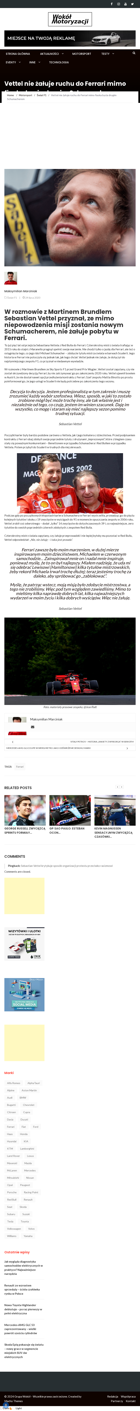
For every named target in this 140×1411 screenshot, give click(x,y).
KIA (26, 1141)
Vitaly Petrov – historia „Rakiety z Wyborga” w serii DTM (102, 741)
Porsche (12, 1192)
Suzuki (26, 1214)
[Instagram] (118, 4)
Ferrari (20, 766)
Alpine (10, 1090)
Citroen (11, 1112)
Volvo (31, 1228)
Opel (10, 1185)
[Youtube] (125, 4)
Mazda (28, 1163)
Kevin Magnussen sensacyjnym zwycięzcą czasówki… (113, 833)
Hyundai (11, 1141)
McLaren (12, 1170)
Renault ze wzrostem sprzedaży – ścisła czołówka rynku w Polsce (22, 1289)
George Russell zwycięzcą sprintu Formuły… (24, 831)
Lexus (30, 1155)
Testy (105, 54)
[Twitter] (132, 4)
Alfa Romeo (13, 1083)
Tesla (10, 1221)
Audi (9, 1097)
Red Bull (11, 1199)
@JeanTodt (90, 707)
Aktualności (49, 54)
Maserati (12, 1163)
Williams (11, 1235)
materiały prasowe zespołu (66, 707)
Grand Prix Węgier (85, 369)
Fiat (24, 1126)
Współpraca (128, 1396)
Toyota (25, 1221)
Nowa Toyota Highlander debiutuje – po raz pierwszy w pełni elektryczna (23, 1309)
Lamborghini (27, 1148)
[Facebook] (111, 4)
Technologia (59, 62)
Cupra (26, 1112)
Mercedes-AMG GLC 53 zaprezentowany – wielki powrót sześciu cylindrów (20, 1329)
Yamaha (28, 1235)
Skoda (23, 1206)
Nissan (30, 1177)
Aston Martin (29, 1090)
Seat (9, 1206)
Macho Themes (13, 1401)
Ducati (24, 1119)
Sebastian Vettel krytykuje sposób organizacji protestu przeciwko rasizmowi (67, 865)
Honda (24, 1134)
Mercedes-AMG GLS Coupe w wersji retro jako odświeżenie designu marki (48, 748)
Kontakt (131, 1401)
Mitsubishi (13, 1177)
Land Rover (13, 1155)
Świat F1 (12, 297)
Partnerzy (117, 1401)
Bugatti (11, 1104)
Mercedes (30, 1170)
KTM (10, 1148)
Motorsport (81, 54)
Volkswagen (14, 1228)
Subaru (11, 1214)
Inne (32, 62)
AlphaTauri (34, 1083)
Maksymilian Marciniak (20, 291)
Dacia (10, 1119)
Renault (28, 1199)
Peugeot (25, 1185)
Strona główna (18, 54)
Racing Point (31, 1192)
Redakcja (112, 1396)
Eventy (11, 62)
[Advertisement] (70, 141)
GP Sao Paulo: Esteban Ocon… (66, 831)
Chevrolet (28, 1104)
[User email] (32, 727)
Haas (10, 1134)
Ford (35, 1126)
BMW (23, 1097)
